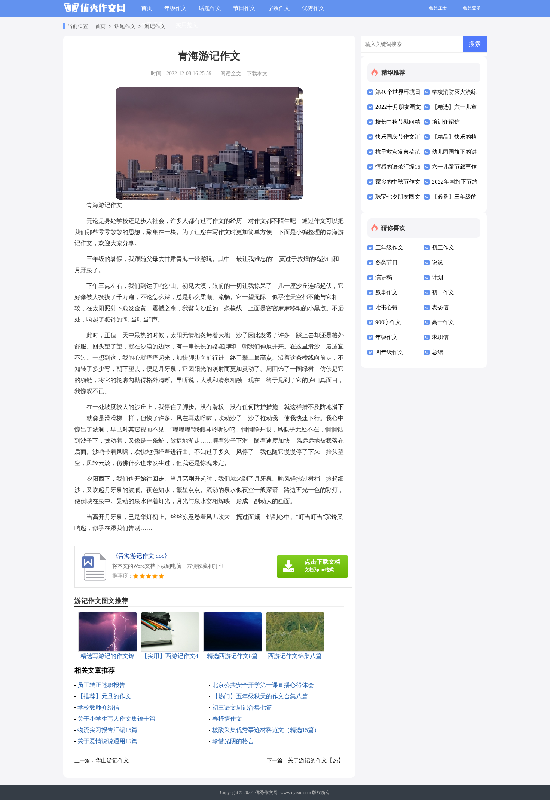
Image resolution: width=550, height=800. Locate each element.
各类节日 (386, 262)
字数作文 (279, 8)
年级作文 (175, 8)
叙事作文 (386, 292)
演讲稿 (383, 277)
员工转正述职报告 (101, 685)
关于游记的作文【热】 (316, 760)
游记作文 (154, 26)
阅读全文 (230, 73)
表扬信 (440, 307)
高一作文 (443, 322)
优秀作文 (313, 8)
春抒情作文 (227, 719)
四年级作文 (389, 352)
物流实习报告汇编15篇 (107, 730)
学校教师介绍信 (98, 707)
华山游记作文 (112, 760)
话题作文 (210, 8)
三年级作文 (389, 247)
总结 (437, 352)
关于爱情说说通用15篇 (107, 741)
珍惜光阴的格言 (233, 741)
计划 (437, 277)
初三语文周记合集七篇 (242, 707)
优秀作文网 (266, 792)
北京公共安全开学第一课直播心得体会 (263, 685)
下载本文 (257, 73)
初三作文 (443, 247)
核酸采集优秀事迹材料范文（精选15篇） (266, 730)
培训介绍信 (446, 122)
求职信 (440, 337)
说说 (437, 262)
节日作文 (244, 8)
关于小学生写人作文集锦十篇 (116, 719)
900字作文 (388, 322)
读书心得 (386, 307)
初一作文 (443, 292)
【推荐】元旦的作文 (104, 696)
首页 (146, 8)
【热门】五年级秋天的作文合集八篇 (260, 696)
